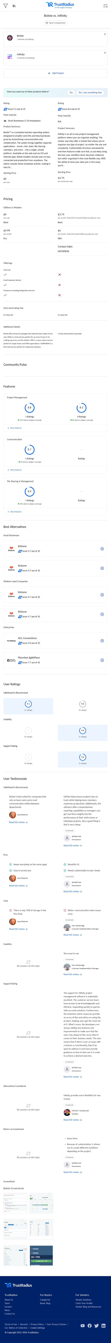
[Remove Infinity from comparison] (105, 52)
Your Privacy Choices (56, 1324)
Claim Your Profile (84, 1303)
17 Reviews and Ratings (26, 58)
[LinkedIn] (103, 1325)
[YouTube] (82, 1325)
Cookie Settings (37, 1328)
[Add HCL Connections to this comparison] (102, 640)
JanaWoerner (22, 815)
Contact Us (10, 1314)
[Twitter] (96, 1325)
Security (24, 1324)
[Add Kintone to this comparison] (102, 549)
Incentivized (69, 831)
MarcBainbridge (78, 926)
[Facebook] (89, 1325)
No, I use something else (90, 92)
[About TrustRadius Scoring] (5, 109)
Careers (8, 1307)
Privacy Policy (37, 1324)
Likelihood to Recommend (15, 693)
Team (7, 1303)
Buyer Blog (45, 1303)
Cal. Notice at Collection (16, 1328)
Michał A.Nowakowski (80, 1111)
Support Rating (10, 746)
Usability (7, 719)
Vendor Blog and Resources (88, 1307)
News (7, 1310)
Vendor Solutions (83, 1300)
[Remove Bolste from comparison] (105, 34)
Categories (45, 1300)
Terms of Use (11, 1324)
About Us (9, 1300)
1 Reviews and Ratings (25, 39)
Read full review (17, 822)
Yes (71, 92)
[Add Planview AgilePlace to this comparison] (102, 660)
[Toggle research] (14, 6)
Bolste (20, 36)
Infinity (21, 54)
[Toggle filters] (5, 6)
